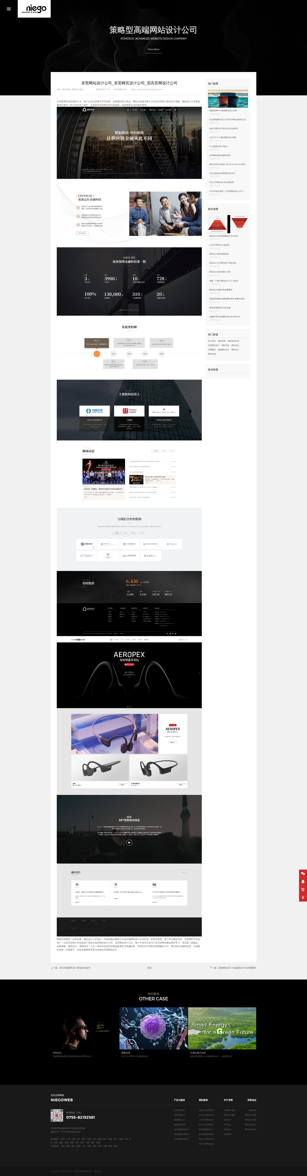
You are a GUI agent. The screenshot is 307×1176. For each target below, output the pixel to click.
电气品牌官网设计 (206, 1134)
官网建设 (212, 349)
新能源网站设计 (205, 1129)
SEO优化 (212, 341)
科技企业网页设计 (206, 1115)
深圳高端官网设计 (181, 1134)
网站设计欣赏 (250, 1120)
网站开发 (225, 345)
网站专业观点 (250, 1124)
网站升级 (212, 354)
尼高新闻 (252, 1110)
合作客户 (228, 1120)
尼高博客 (228, 1134)
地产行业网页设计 (206, 1144)
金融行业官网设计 (206, 1110)
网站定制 (222, 341)
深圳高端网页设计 (181, 1139)
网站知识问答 (233, 341)
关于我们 (228, 1124)
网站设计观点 (78, 89)
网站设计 (235, 349)
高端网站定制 (179, 1124)
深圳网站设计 (214, 345)
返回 (149, 967)
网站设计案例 (229, 1115)
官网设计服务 (229, 1110)
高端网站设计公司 (135, 939)
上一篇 (71, 967)
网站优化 (235, 345)
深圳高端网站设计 (181, 1129)
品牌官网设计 (179, 1115)
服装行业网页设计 (206, 1139)
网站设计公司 (189, 101)
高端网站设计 (223, 349)
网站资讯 (66, 89)
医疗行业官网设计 (206, 1124)
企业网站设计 (179, 1110)
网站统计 (97, 1171)
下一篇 (233, 967)
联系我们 (228, 1129)
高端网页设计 (179, 1120)
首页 (59, 89)
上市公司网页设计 (206, 1120)
